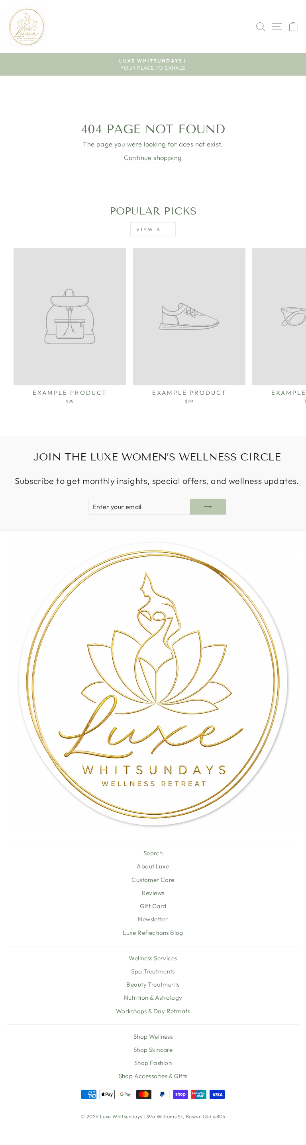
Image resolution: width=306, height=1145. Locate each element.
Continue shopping (153, 157)
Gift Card (153, 906)
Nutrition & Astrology (153, 997)
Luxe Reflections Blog (153, 932)
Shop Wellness (153, 1036)
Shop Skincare (153, 1049)
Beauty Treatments (152, 984)
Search (153, 853)
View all (153, 229)
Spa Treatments (153, 971)
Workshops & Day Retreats (153, 1011)
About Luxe (153, 866)
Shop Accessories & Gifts (153, 1076)
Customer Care (152, 880)
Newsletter (153, 919)
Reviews (153, 893)
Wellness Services (153, 958)
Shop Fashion (153, 1063)
